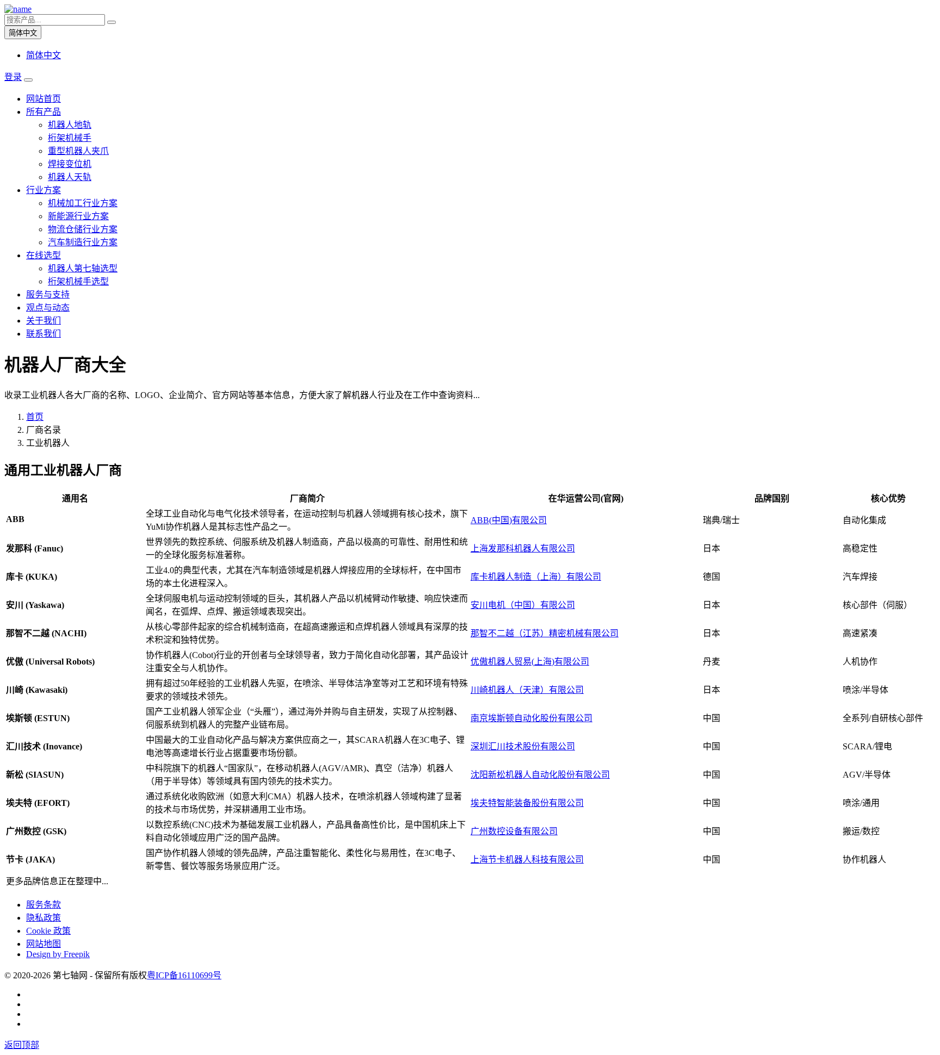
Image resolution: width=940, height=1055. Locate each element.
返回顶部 (21, 1045)
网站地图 (43, 943)
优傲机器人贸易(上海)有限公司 (530, 661)
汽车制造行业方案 (83, 242)
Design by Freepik (58, 954)
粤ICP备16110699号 (184, 975)
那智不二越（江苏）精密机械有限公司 (545, 633)
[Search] (111, 22)
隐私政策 (43, 917)
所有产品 (43, 111)
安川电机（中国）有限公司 (523, 605)
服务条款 (43, 904)
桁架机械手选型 (78, 281)
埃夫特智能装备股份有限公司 (527, 803)
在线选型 (43, 255)
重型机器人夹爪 (78, 151)
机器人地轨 (69, 124)
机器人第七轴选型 (83, 268)
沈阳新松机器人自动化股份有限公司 (540, 774)
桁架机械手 (69, 137)
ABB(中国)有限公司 (509, 520)
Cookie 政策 (48, 930)
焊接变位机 (69, 164)
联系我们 (43, 333)
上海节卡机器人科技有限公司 (527, 859)
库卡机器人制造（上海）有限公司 (536, 576)
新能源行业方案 (78, 216)
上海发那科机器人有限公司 (523, 548)
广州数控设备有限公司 (514, 831)
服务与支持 (48, 294)
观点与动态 (48, 307)
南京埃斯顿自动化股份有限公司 (531, 718)
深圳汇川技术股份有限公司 (523, 746)
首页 (35, 416)
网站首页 (43, 98)
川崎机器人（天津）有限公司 (527, 689)
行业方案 (43, 190)
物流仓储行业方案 (83, 229)
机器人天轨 (69, 177)
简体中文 (43, 55)
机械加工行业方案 (83, 203)
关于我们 (43, 320)
